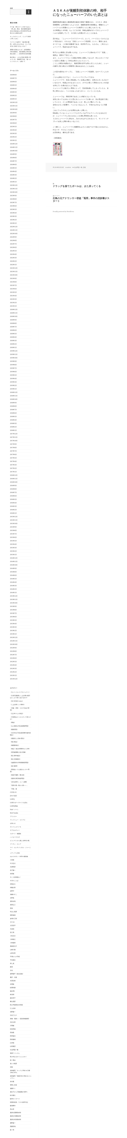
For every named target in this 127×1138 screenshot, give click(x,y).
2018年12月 (13, 392)
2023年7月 (13, 202)
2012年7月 (13, 655)
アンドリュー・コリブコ (17, 820)
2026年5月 (13, 85)
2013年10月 (13, 603)
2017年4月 (13, 461)
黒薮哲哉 (13, 1126)
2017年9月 (13, 444)
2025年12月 (13, 102)
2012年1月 (13, 675)
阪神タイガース (15, 1099)
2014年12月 (13, 558)
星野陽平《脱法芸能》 (17, 974)
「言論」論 (13, 789)
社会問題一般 (14, 1050)
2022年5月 (13, 251)
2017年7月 (13, 451)
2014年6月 (13, 575)
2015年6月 (13, 537)
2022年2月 (13, 261)
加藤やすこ (13, 894)
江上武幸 (13, 1008)
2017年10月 (13, 441)
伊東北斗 (13, 884)
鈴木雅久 (13, 1095)
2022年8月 (13, 240)
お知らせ (13, 823)
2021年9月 (13, 278)
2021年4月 (13, 296)
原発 (11, 908)
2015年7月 (13, 534)
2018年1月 (13, 430)
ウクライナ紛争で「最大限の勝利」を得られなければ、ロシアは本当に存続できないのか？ (20, 44)
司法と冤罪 (13, 912)
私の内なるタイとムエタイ (18, 1057)
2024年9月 (13, 154)
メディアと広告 (15, 853)
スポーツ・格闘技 (15, 834)
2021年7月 (13, 285)
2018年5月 (13, 416)
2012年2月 (13, 672)
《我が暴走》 (14, 742)
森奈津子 (13, 998)
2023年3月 (13, 216)
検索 (11, 8)
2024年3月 (13, 175)
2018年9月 (13, 403)
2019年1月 (13, 389)
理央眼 (12, 1032)
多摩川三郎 (13, 918)
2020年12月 (13, 309)
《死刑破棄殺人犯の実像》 (18, 752)
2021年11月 (13, 271)
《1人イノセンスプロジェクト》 (20, 692)
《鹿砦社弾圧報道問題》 (17, 778)
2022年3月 (13, 258)
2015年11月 (13, 520)
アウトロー (13, 816)
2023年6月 (13, 206)
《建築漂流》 (14, 729)
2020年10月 (13, 316)
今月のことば (14, 881)
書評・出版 (13, 977)
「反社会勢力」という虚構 (18, 782)
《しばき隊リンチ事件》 (17, 704)
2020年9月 (13, 320)
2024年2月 (13, 178)
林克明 (12, 994)
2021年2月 (13, 303)
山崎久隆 (13, 950)
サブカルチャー (15, 830)
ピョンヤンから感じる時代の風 (19, 840)
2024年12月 (13, 144)
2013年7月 (13, 613)
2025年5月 (13, 126)
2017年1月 (13, 472)
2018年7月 (13, 410)
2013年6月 (13, 617)
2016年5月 (13, 499)
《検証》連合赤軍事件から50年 (20, 749)
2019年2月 (13, 385)
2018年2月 (13, 427)
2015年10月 (13, 523)
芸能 (11, 1067)
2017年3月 (13, 465)
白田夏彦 (13, 1046)
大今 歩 (12, 922)
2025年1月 (13, 140)
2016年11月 (13, 479)
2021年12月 (13, 268)
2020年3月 (13, 340)
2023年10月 (13, 192)
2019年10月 (13, 358)
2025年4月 (13, 130)
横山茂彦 (13, 1001)
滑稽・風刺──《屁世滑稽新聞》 (20, 1019)
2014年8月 (13, 572)
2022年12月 (13, 227)
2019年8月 (13, 365)
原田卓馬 (13, 901)
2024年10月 (13, 151)
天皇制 (12, 929)
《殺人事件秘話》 (15, 756)
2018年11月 (13, 396)
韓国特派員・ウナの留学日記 (19, 1102)
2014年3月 (13, 586)
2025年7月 (13, 120)
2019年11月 (13, 354)
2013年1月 (13, 634)
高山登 (12, 1109)
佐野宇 (12, 891)
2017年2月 (13, 468)
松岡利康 (13, 988)
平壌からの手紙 (15, 956)
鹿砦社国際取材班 (15, 1112)
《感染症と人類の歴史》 (17, 738)
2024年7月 (13, 161)
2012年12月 (13, 637)
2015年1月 (13, 554)
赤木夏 (12, 1081)
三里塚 (12, 860)
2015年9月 (13, 527)
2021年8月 (13, 282)
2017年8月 (13, 447)
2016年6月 (13, 496)
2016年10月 (13, 482)
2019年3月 (13, 382)
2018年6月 (13, 413)
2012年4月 (13, 665)
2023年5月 (13, 209)
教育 (11, 967)
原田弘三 (13, 905)
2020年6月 (13, 330)
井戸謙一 (13, 870)
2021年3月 (13, 299)
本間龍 (12, 984)
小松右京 (13, 936)
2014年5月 (13, 579)
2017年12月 (13, 434)
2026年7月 (13, 78)
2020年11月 (13, 313)
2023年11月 (13, 189)
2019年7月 (13, 368)
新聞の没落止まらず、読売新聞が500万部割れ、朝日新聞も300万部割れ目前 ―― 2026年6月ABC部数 (20, 52)
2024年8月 (13, 158)
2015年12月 (13, 517)
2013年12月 (13, 596)
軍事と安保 (13, 1085)
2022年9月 (13, 237)
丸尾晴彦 (13, 867)
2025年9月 (13, 113)
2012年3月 (13, 668)
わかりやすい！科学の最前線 (19, 856)
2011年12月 (13, 679)
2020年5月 (13, 334)
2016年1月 (13, 513)
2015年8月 (13, 530)
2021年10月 (13, 275)
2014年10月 (13, 565)
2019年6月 (13, 372)
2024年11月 (13, 147)
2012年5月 (13, 662)
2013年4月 (13, 624)
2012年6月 (13, 658)
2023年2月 (13, 220)
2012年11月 (13, 641)
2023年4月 (13, 213)
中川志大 (13, 863)
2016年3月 (13, 506)
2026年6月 (13, 82)
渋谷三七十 (13, 1015)
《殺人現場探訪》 (15, 759)
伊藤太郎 (13, 887)
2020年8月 (13, 323)
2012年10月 (13, 644)
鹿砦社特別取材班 (15, 1119)
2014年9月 (13, 568)
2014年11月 (13, 561)
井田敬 (12, 874)
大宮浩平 (13, 925)
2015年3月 (13, 548)
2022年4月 (13, 254)
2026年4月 (13, 88)
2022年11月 (13, 230)
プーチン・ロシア (15, 844)
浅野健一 (13, 1012)
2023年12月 (13, 185)
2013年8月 (13, 610)
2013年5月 (13, 620)
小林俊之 (13, 939)
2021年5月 (13, 292)
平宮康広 (13, 960)
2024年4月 (13, 171)
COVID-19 (13, 792)
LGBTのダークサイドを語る (18, 803)
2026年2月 (13, 95)
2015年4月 (13, 544)
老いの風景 (13, 1063)
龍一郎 (12, 1130)
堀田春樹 (13, 915)
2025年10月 (13, 109)
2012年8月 (13, 651)
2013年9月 (13, 606)
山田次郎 (13, 953)
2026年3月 (13, 92)
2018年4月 (13, 420)
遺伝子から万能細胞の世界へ (19, 1092)
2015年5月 (13, 541)
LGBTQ (12, 799)
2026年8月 (13, 75)
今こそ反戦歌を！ (15, 877)
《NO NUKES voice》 (17, 701)
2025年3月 (13, 133)
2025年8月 (13, 116)
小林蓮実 (13, 943)
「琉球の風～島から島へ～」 (19, 785)
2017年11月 (13, 437)
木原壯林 (13, 981)
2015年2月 (13, 551)
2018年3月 (13, 423)
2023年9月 (13, 195)
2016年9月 (13, 485)
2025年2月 (13, 137)
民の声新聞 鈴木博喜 (16, 1005)
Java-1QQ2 (13, 796)
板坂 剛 (12, 991)
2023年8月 (13, 199)
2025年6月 (13, 123)
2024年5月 (13, 168)
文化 (11, 970)
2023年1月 (13, 223)
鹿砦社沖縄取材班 (15, 1116)
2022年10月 (13, 233)
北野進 (12, 898)
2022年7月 (13, 244)
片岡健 (12, 1026)
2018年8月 (13, 406)
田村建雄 (13, 1039)
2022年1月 (13, 265)
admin (69, 167)
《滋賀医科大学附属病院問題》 (19, 762)
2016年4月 (13, 503)
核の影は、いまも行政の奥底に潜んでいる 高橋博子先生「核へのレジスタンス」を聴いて (20, 59)
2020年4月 (13, 337)
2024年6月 (13, 164)
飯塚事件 (13, 1106)
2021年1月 (13, 306)
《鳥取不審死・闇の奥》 (17, 775)
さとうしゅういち (15, 827)
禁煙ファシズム (15, 1053)
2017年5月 (13, 458)
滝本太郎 (13, 1022)
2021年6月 (13, 289)
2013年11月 (13, 599)
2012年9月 (13, 648)
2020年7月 (13, 327)
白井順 (12, 1043)
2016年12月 (13, 475)
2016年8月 (13, 489)
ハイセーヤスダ (15, 837)
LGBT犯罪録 (14, 806)
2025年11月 (13, 106)
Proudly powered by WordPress (63, 211)
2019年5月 (13, 375)
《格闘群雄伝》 (15, 745)
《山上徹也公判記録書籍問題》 (19, 726)
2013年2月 (13, 630)
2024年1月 (13, 182)
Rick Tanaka (14, 813)
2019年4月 (13, 378)
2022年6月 (13, 247)
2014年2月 (13, 589)
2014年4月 (13, 582)
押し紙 (12, 963)
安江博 (12, 932)
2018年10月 (13, 399)
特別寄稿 (13, 1029)
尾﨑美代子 (13, 946)
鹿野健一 (13, 1123)
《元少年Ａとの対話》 (17, 713)
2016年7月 (13, 492)
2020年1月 (13, 347)
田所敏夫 (13, 1036)
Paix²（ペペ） (14, 809)
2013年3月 (13, 627)
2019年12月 (13, 351)
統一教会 (13, 1060)
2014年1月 (13, 592)
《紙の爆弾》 (14, 766)
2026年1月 (13, 99)
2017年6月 (13, 454)
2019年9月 (13, 361)
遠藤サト (13, 1088)
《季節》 (13, 722)
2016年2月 (13, 510)
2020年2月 (13, 344)
